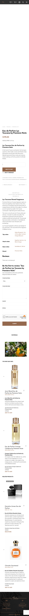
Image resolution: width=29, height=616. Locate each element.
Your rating (6, 278)
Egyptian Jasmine (19, 240)
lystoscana (8, 179)
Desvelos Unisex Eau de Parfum (12, 528)
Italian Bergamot (19, 232)
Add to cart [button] (8, 412)
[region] (14, 349)
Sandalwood (18, 246)
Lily (25, 240)
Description (15, 193)
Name (4, 301)
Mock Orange (18, 242)
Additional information (15, 194)
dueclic (18, 614)
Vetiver (23, 246)
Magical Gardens (12, 177)
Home (3, 126)
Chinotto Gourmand (11, 565)
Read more (8, 531)
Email (4, 308)
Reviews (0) (16, 196)
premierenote (23, 179)
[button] (10, 2)
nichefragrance (15, 179)
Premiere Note (15, 126)
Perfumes (9, 126)
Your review (6, 286)
